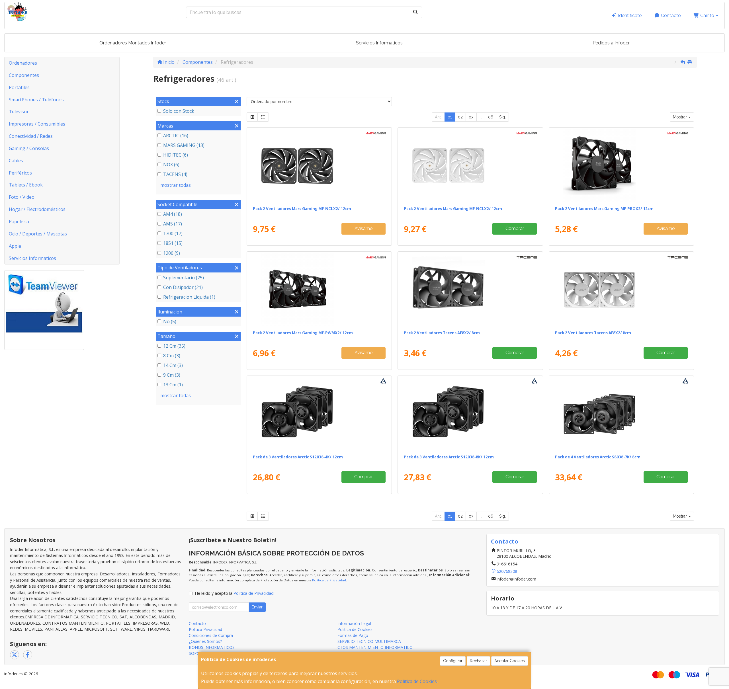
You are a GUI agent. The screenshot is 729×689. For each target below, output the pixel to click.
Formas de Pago (352, 635)
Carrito (707, 15)
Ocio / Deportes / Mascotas (38, 234)
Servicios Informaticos (379, 43)
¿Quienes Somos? (205, 641)
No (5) (169, 321)
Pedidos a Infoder (611, 43)
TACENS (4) (175, 174)
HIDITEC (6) (175, 155)
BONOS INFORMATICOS (212, 647)
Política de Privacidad (329, 580)
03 (471, 117)
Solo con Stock (178, 111)
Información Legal (354, 623)
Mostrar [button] (680, 117)
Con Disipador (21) (183, 287)
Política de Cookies (417, 681)
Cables (16, 160)
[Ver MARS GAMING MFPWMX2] (319, 289)
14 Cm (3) (173, 365)
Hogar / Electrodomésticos (37, 209)
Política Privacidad (205, 629)
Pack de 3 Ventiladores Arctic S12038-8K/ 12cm (449, 457)
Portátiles (19, 87)
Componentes (24, 75)
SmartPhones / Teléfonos (36, 100)
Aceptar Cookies (509, 661)
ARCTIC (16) (175, 135)
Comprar (514, 228)
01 (450, 117)
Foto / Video (21, 197)
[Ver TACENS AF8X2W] (621, 289)
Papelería (19, 221)
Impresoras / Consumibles (37, 124)
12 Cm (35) (174, 346)
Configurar (452, 661)
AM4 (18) (172, 214)
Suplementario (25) (183, 277)
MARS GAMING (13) (183, 145)
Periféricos (20, 173)
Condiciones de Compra (211, 635)
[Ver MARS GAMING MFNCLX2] (319, 165)
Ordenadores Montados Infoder (132, 43)
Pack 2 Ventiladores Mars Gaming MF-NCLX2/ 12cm (302, 208)
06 (490, 117)
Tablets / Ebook (26, 185)
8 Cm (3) (171, 355)
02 (460, 117)
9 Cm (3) (171, 375)
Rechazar (478, 661)
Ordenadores (23, 63)
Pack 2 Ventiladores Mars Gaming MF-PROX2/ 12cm (604, 208)
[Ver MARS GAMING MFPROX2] (621, 165)
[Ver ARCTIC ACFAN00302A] (470, 414)
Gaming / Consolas (29, 148)
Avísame (363, 228)
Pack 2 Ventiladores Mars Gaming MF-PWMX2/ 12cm (303, 332)
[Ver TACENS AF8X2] (470, 289)
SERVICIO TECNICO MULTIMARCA (369, 641)
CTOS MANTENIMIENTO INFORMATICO (375, 647)
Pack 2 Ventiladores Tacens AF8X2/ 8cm (442, 332)
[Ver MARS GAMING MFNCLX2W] (470, 165)
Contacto (670, 15)
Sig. (502, 117)
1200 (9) (171, 253)
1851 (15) (173, 243)
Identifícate (629, 15)
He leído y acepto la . (235, 593)
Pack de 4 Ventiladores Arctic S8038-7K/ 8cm (597, 457)
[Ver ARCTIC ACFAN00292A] (621, 414)
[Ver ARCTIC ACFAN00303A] (319, 414)
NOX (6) (171, 164)
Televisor (19, 111)
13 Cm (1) (173, 385)
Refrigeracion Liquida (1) (189, 297)
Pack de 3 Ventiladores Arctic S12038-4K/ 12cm (298, 457)
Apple (15, 246)
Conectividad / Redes (31, 136)
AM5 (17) (172, 224)
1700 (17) (173, 233)
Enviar (257, 607)
